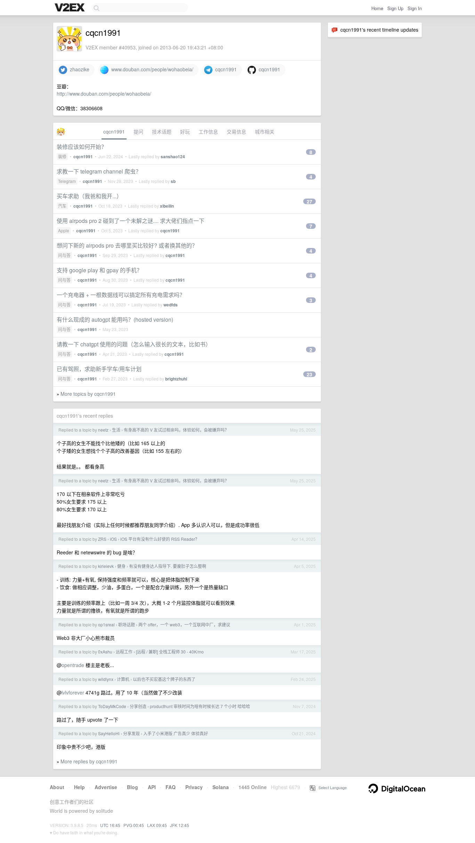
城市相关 (264, 131)
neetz (103, 430)
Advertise (106, 787)
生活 (116, 430)
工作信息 (208, 131)
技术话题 (161, 131)
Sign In (415, 8)
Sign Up (395, 8)
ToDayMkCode (112, 706)
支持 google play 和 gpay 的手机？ (99, 270)
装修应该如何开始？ (82, 147)
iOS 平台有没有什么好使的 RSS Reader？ (159, 539)
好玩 (185, 131)
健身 (121, 566)
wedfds (170, 305)
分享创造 (138, 706)
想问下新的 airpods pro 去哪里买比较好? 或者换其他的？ (127, 245)
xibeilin (167, 206)
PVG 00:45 (133, 825)
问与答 (64, 255)
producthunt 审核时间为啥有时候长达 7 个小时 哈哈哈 (200, 706)
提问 (138, 131)
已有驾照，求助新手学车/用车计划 (99, 369)
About (57, 787)
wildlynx (105, 679)
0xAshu (105, 652)
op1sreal (106, 624)
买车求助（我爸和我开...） (89, 196)
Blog (132, 787)
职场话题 (126, 624)
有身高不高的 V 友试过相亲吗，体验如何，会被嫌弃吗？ (176, 430)
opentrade (73, 664)
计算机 (123, 679)
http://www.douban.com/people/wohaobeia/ (104, 93)
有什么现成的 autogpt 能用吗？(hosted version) (115, 319)
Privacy (194, 787)
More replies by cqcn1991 (89, 761)
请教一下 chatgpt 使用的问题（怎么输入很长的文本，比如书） (134, 344)
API (152, 787)
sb (173, 181)
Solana (220, 787)
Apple (63, 230)
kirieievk (106, 566)
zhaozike (78, 69)
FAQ (171, 787)
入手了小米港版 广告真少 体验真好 (175, 733)
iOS (113, 539)
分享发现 (131, 733)
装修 (62, 156)
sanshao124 (173, 156)
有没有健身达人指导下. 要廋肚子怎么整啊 (167, 566)
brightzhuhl (176, 379)
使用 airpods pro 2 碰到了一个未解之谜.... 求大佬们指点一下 (130, 221)
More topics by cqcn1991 (88, 393)
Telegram (67, 181)
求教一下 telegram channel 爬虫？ (99, 171)
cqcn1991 (224, 69)
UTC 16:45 (110, 825)
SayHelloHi (109, 733)
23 (309, 374)
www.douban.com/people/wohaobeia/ (150, 69)
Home (377, 8)
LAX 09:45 (157, 825)
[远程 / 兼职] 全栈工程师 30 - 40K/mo (170, 652)
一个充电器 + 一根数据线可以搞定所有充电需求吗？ (121, 295)
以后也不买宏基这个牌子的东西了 (164, 679)
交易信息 (236, 131)
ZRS (102, 539)
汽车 (62, 206)
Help (79, 787)
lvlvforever (73, 692)
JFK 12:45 (179, 825)
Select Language (331, 787)
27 (309, 201)
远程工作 (124, 652)
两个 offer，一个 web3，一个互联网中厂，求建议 (184, 624)
